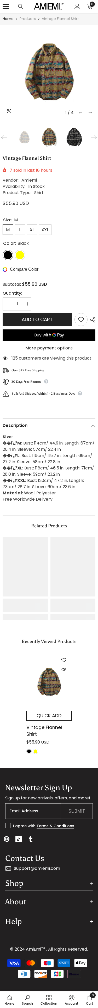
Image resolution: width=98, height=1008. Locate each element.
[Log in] (77, 6)
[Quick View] (64, 669)
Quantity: (12, 293)
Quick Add (49, 715)
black (29, 751)
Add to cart (37, 319)
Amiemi (29, 180)
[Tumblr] (30, 839)
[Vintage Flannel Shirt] (49, 681)
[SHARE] (91, 320)
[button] (80, 112)
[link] (25, 605)
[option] (49, 71)
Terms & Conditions (55, 825)
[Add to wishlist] (81, 319)
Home (8, 18)
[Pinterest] (6, 839)
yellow (35, 751)
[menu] (6, 6)
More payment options (49, 348)
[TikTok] (18, 839)
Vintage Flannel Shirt (44, 730)
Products (28, 18)
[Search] (21, 6)
